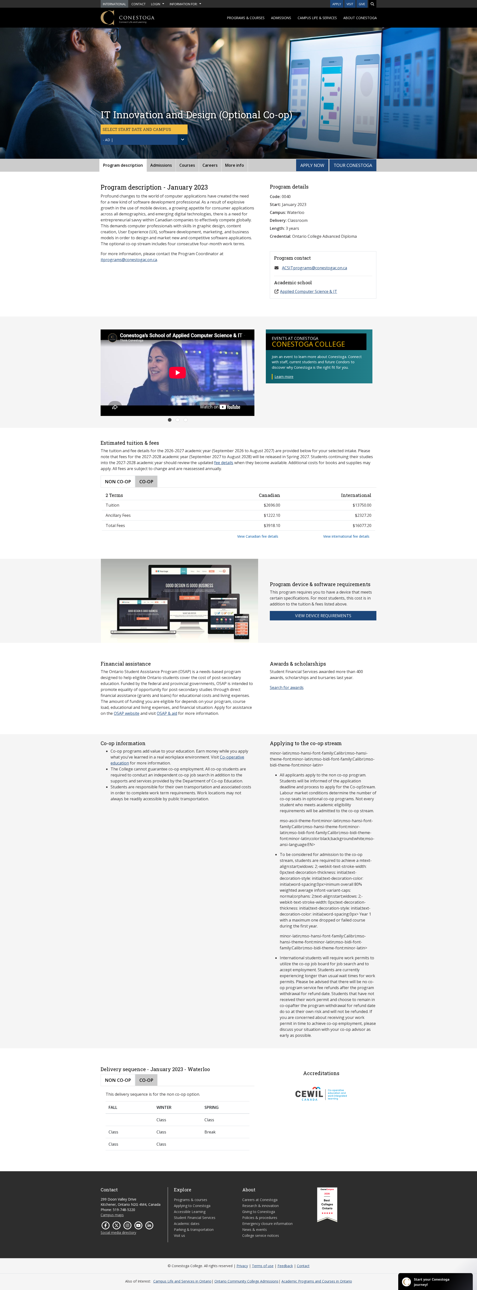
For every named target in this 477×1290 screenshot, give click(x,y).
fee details (223, 462)
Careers (210, 165)
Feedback (285, 1265)
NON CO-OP (118, 481)
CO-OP (146, 481)
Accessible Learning (189, 1211)
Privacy (242, 1265)
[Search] (372, 4)
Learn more (284, 376)
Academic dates (186, 1223)
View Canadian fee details (257, 536)
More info (234, 165)
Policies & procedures (259, 1217)
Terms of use (263, 1265)
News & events (254, 1229)
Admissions (281, 17)
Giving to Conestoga (258, 1211)
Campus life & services (317, 17)
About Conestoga (360, 17)
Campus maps (112, 1214)
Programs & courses (246, 17)
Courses (187, 165)
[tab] (170, 420)
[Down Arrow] (183, 139)
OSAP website (126, 713)
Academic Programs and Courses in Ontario (316, 1281)
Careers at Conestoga (260, 1199)
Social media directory (118, 1232)
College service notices (260, 1235)
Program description (123, 165)
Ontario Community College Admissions (246, 1281)
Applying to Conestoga (192, 1205)
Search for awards (287, 687)
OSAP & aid (167, 713)
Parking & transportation (194, 1229)
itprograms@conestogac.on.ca (129, 259)
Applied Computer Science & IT (308, 291)
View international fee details (346, 536)
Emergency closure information (267, 1223)
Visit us (179, 1235)
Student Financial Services (194, 1217)
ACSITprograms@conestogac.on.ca (314, 268)
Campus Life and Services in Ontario (182, 1281)
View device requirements (323, 615)
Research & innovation (260, 1205)
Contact (303, 1265)
